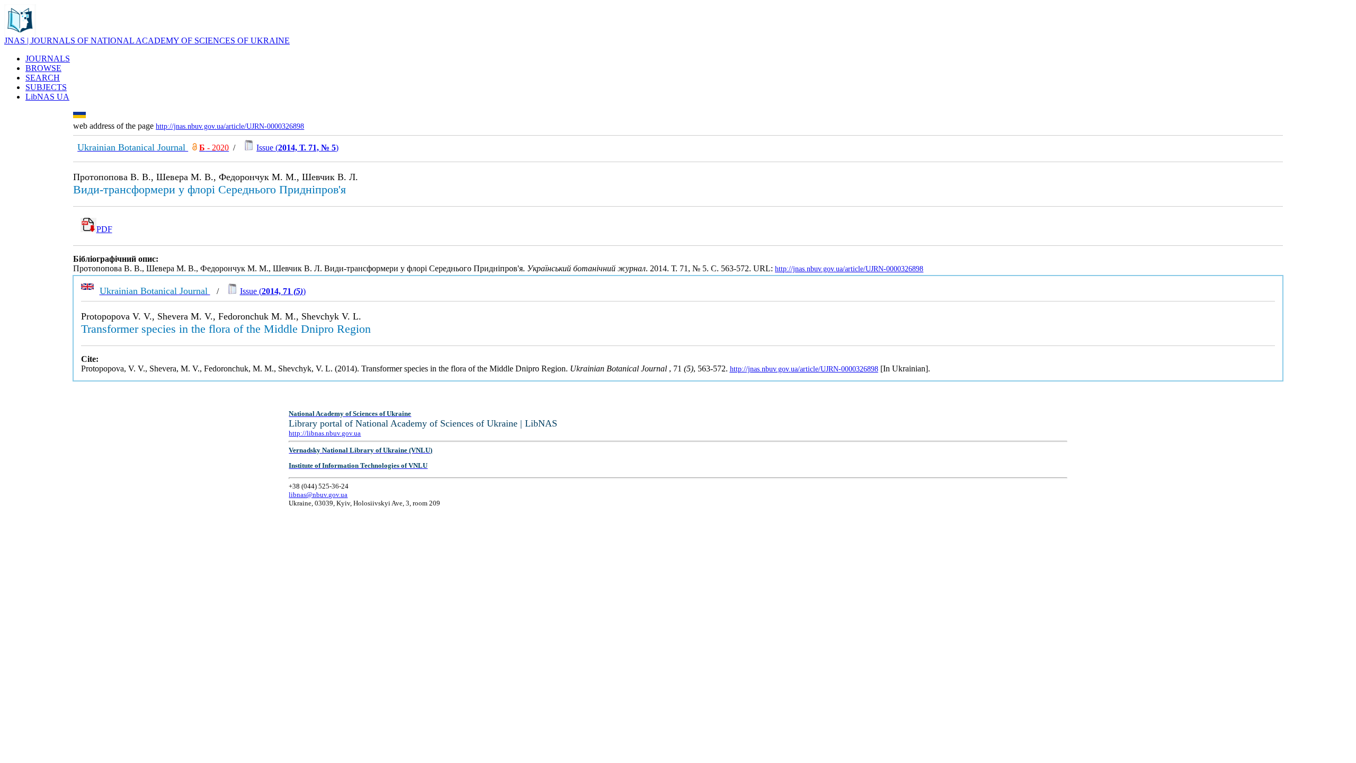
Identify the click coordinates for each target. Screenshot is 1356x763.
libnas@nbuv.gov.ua (318, 495)
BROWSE (43, 68)
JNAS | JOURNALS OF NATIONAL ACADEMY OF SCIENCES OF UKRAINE (147, 40)
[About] (20, 33)
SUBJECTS (46, 87)
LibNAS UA (47, 96)
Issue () (297, 147)
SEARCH (42, 77)
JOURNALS (47, 58)
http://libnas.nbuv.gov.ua (325, 433)
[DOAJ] (194, 147)
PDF (104, 229)
